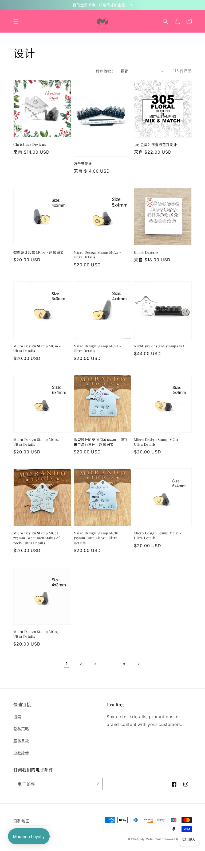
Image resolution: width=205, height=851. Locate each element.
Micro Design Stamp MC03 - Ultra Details (37, 634)
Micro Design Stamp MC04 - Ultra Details (37, 441)
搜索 (17, 716)
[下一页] (138, 664)
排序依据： (105, 71)
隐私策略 (21, 728)
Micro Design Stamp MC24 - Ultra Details (97, 254)
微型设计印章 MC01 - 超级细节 (38, 252)
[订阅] (96, 784)
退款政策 (21, 753)
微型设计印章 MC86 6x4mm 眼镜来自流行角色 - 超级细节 (101, 441)
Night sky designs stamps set (159, 346)
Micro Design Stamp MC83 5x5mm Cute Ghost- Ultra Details (96, 538)
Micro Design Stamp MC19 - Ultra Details (37, 348)
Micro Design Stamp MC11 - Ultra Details (157, 441)
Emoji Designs (146, 252)
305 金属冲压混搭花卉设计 (155, 144)
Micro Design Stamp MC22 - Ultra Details (158, 535)
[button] (16, 21)
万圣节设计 (83, 163)
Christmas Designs (29, 144)
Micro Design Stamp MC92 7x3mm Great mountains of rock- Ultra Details (36, 538)
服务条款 (21, 741)
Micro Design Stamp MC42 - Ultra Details (97, 348)
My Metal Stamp (152, 839)
